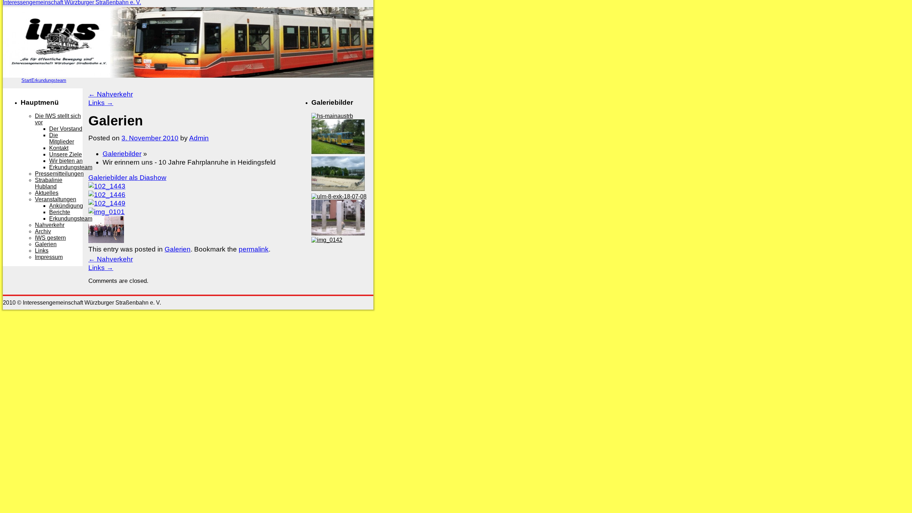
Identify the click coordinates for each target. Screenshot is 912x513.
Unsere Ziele (65, 154)
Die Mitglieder (61, 138)
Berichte (59, 212)
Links (100, 103)
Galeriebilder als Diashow (127, 177)
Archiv (43, 231)
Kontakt (58, 148)
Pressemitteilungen (59, 174)
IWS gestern (50, 238)
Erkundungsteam (48, 80)
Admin (199, 138)
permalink (254, 249)
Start (26, 80)
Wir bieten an (66, 161)
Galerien (178, 249)
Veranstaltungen (55, 199)
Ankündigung (66, 206)
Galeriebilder (122, 153)
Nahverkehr (110, 94)
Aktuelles (46, 193)
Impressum (49, 257)
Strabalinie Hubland (48, 183)
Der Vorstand (65, 129)
